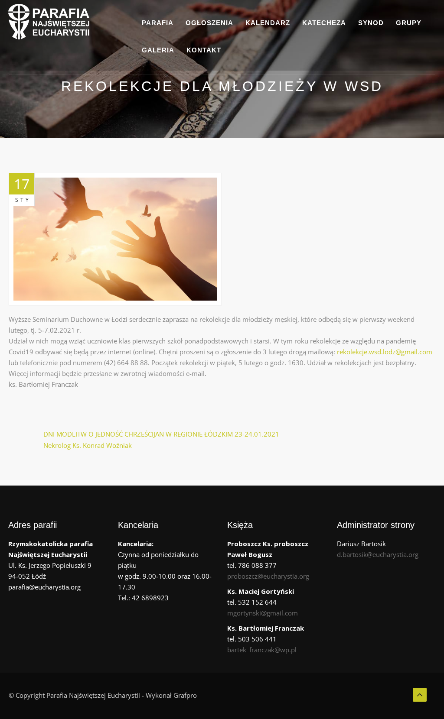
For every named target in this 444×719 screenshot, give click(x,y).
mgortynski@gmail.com (262, 613)
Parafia (157, 22)
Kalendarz (267, 22)
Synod (371, 22)
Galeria (158, 50)
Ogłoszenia (209, 22)
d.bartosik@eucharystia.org (377, 554)
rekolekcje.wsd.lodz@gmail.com (384, 351)
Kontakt (203, 50)
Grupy (408, 22)
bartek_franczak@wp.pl (262, 649)
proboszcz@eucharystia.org (268, 576)
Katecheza (324, 22)
